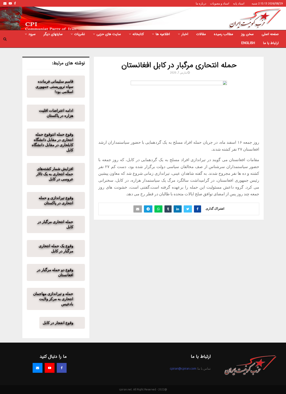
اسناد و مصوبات (219, 3)
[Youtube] (50, 368)
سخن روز (247, 34)
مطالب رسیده (223, 34)
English (248, 43)
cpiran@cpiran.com (183, 368)
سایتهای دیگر (53, 34)
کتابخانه (138, 34)
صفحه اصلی (270, 34)
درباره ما (201, 3)
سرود (32, 34)
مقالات (201, 34)
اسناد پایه (238, 3)
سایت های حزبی (109, 34)
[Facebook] (62, 368)
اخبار (184, 34)
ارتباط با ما (271, 43)
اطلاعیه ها (163, 34)
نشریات (79, 34)
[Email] (37, 368)
